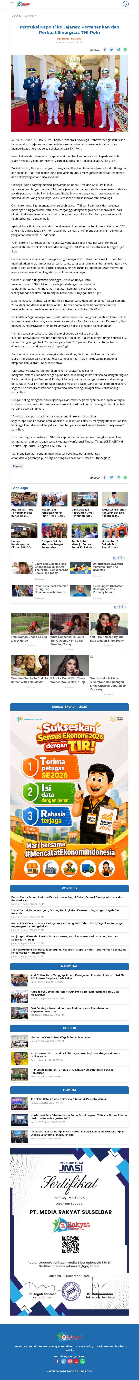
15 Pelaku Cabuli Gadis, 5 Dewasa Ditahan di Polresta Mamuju (69, 1099)
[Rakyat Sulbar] (23, 4)
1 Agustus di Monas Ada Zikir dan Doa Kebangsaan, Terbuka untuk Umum (114, 512)
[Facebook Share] (104, 49)
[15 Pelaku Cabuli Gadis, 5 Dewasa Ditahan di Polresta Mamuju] (19, 1103)
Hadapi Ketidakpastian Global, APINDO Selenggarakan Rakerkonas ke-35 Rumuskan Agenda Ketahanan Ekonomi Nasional (24, 544)
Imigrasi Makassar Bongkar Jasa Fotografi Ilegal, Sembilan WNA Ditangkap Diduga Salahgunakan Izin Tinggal (78, 1133)
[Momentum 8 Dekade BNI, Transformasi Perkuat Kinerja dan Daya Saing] (115, 530)
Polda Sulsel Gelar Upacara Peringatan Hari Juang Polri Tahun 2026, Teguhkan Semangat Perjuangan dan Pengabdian (67, 925)
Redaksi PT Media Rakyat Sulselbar (50, 1346)
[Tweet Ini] (111, 49)
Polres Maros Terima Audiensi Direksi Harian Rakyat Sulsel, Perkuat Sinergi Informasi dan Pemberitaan (67, 899)
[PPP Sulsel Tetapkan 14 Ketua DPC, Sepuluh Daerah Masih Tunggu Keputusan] (19, 1074)
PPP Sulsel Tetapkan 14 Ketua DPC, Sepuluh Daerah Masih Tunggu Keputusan (72, 1071)
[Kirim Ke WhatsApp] (125, 49)
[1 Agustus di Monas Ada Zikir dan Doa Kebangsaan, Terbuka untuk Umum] (115, 499)
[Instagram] (70, 1361)
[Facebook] (57, 1361)
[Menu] (12, 4)
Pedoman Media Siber (110, 1346)
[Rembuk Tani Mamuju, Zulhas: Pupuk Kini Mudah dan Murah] (85, 530)
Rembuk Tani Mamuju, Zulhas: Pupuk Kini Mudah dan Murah (83, 544)
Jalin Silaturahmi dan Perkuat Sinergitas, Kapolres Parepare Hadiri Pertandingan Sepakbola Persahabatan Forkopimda (68, 951)
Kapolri (17, 466)
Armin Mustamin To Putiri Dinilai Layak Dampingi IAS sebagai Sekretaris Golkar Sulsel (76, 1055)
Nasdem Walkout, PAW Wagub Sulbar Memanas (61, 1037)
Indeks (70, 1350)
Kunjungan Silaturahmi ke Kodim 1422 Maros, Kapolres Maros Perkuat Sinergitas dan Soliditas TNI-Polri (64, 938)
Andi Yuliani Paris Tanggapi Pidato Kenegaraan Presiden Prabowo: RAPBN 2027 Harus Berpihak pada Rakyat (23, 512)
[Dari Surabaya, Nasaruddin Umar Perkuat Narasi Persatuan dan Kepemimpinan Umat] (85, 499)
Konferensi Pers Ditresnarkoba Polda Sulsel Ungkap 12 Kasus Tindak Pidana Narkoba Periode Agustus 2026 (79, 1117)
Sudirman (63, 38)
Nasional (76, 38)
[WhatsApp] (82, 1361)
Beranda (19, 1346)
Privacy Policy (84, 1346)
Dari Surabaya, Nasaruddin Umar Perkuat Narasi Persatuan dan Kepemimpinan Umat (83, 512)
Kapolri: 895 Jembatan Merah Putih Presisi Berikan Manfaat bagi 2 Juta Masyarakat (54, 512)
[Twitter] (63, 1361)
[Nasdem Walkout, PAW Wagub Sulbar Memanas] (19, 1041)
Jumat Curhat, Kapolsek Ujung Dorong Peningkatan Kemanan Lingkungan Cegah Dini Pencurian (65, 912)
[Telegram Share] (118, 49)
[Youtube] (76, 1361)
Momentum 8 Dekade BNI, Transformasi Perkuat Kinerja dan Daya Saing (114, 544)
